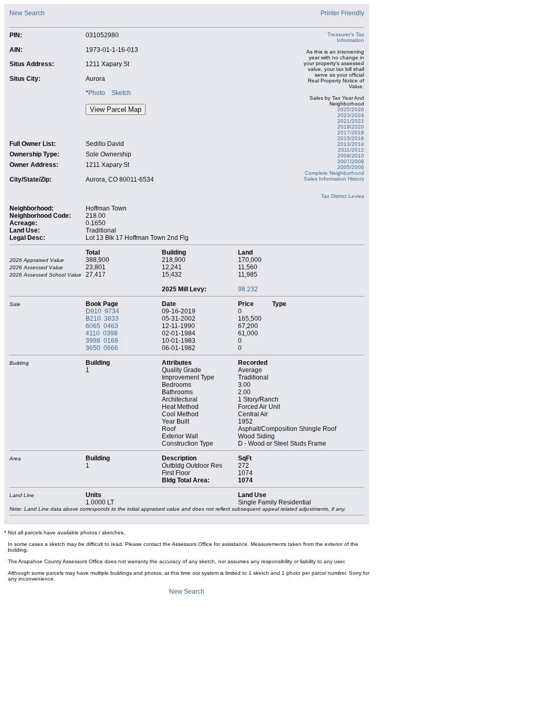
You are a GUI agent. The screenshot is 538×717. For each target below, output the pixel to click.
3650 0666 (102, 348)
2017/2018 (350, 132)
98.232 (248, 289)
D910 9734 (102, 311)
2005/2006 (350, 167)
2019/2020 (350, 127)
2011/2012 (351, 150)
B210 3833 (102, 318)
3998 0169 (102, 340)
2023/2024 (350, 115)
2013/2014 (350, 144)
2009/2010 (350, 156)
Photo (96, 93)
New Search (27, 13)
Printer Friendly (342, 13)
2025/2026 (350, 109)
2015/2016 (350, 138)
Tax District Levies (342, 196)
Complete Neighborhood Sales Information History (334, 176)
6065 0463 (102, 326)
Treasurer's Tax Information (345, 37)
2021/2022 (350, 121)
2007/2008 (350, 161)
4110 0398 (102, 333)
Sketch (121, 93)
